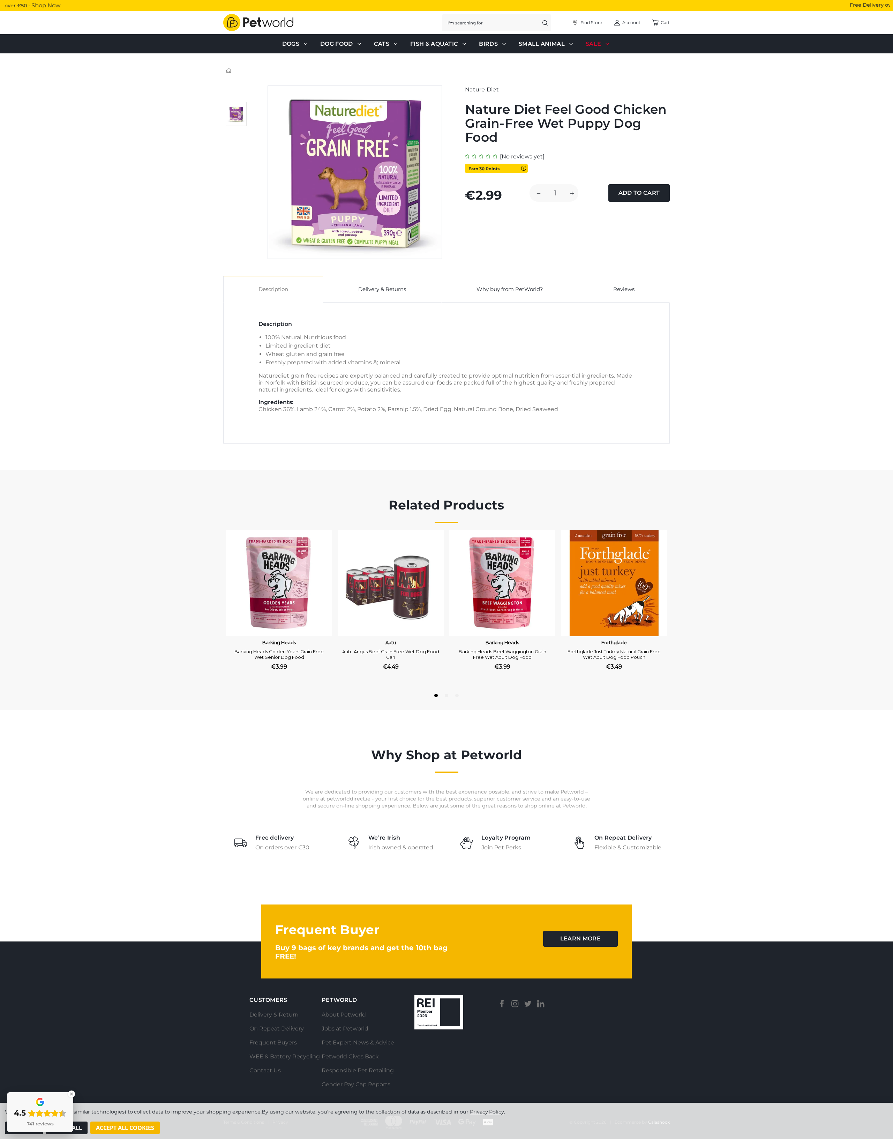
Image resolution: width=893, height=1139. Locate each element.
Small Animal (542, 43)
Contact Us (265, 1070)
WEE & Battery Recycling (284, 1056)
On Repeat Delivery (276, 1028)
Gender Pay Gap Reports (356, 1084)
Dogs (290, 43)
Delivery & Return (274, 1014)
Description (273, 289)
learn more (580, 938)
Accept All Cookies (125, 1128)
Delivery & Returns (382, 289)
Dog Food (336, 43)
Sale (593, 43)
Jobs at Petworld (345, 1028)
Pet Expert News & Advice (358, 1042)
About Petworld (344, 1014)
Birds (488, 43)
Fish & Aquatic (434, 43)
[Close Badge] (71, 1093)
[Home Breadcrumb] (229, 70)
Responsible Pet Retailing (358, 1070)
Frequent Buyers (273, 1042)
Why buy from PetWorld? (509, 289)
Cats (381, 43)
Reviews (624, 289)
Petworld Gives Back (350, 1056)
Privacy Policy (487, 1112)
